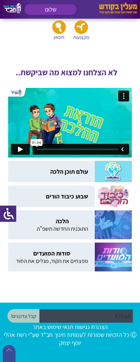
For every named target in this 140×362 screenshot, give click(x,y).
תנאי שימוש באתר (53, 327)
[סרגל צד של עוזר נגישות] (8, 214)
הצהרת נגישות (91, 327)
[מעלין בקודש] (118, 12)
